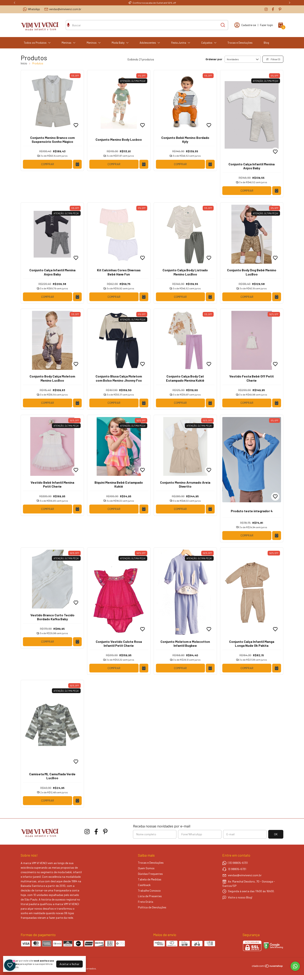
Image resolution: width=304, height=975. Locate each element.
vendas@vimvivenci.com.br (65, 9)
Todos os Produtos (35, 42)
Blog (266, 42)
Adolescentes (148, 42)
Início (24, 63)
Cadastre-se (248, 25)
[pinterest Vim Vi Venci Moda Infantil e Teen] (279, 9)
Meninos (92, 42)
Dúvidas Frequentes (150, 873)
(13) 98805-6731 (238, 862)
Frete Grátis (145, 901)
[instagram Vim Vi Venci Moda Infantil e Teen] (266, 9)
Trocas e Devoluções (240, 42)
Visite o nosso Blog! (240, 897)
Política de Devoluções (152, 907)
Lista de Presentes (150, 896)
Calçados (206, 42)
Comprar (47, 164)
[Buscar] (222, 25)
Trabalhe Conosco (149, 890)
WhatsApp (34, 9)
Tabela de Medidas (149, 879)
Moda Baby (118, 42)
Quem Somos (146, 868)
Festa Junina (178, 42)
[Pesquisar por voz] (68, 25)
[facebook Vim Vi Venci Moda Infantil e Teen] (272, 9)
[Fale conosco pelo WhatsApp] (295, 966)
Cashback (144, 885)
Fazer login (266, 25)
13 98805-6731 (237, 869)
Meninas (66, 42)
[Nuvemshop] (267, 966)
